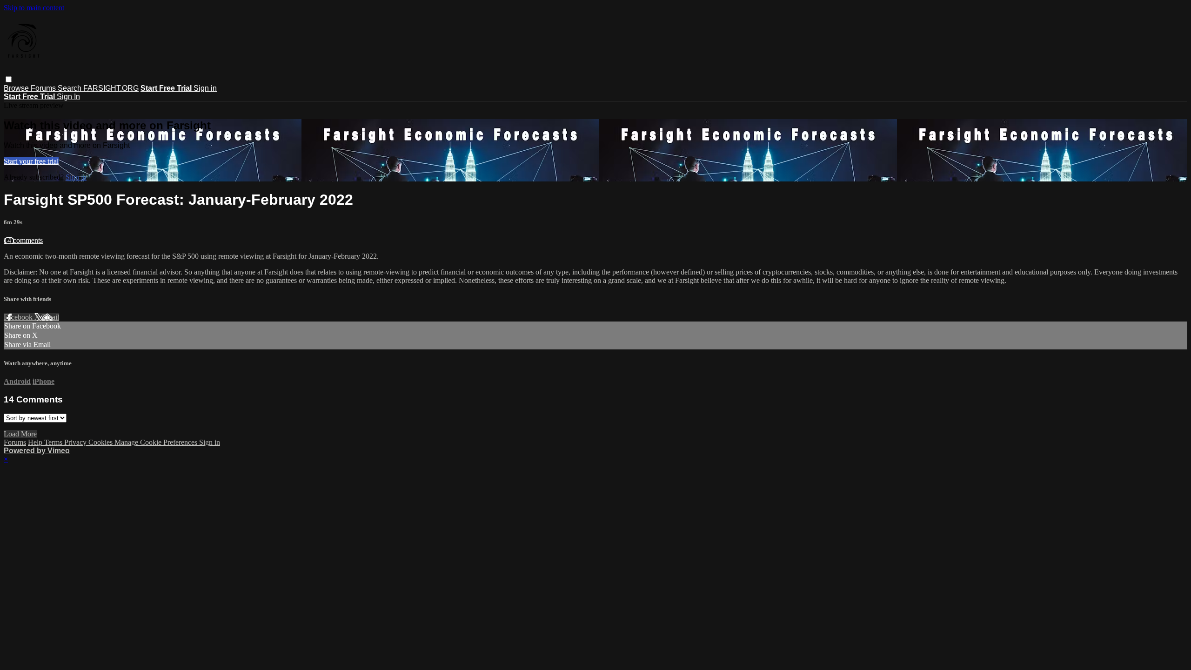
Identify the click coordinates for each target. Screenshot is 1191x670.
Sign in (205, 88)
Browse (17, 88)
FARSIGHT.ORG (111, 88)
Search (70, 88)
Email (50, 317)
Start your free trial (31, 161)
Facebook (19, 317)
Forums (44, 88)
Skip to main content (34, 8)
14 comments (23, 240)
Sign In (68, 96)
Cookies (101, 442)
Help (36, 442)
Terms (54, 442)
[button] (9, 79)
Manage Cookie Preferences (156, 442)
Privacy (76, 442)
